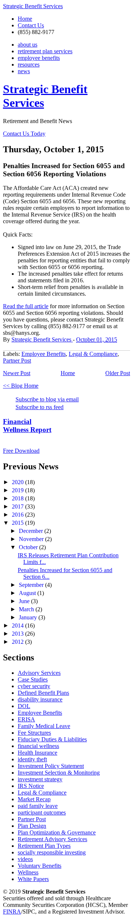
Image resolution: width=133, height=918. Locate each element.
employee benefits (39, 58)
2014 (18, 625)
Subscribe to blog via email (47, 399)
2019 (18, 490)
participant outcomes (42, 812)
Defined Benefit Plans (43, 693)
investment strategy (40, 779)
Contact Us (31, 25)
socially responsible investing (52, 852)
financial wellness (38, 746)
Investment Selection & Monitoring (59, 772)
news (24, 71)
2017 (18, 506)
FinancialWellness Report (27, 426)
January (28, 617)
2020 (18, 482)
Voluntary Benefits (39, 866)
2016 (18, 514)
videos (25, 859)
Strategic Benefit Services (33, 6)
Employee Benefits (43, 354)
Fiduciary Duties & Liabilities (52, 739)
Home (25, 19)
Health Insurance (37, 752)
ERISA (26, 719)
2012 (18, 642)
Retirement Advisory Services (52, 839)
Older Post (117, 373)
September (32, 585)
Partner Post (17, 360)
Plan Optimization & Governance (57, 832)
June (25, 601)
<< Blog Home (20, 385)
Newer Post (16, 373)
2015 (18, 523)
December (31, 531)
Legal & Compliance (93, 354)
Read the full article (25, 306)
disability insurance (40, 699)
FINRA (12, 911)
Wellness (28, 872)
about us (27, 44)
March (27, 609)
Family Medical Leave (44, 726)
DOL (24, 706)
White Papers (33, 879)
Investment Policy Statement (51, 766)
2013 (18, 633)
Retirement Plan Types (44, 846)
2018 (18, 498)
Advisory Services (39, 673)
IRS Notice (31, 786)
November (32, 539)
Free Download (21, 451)
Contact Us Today (24, 133)
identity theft (32, 759)
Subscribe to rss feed (40, 407)
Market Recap (34, 799)
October (29, 547)
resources (29, 64)
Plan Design (32, 826)
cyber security (34, 686)
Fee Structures (34, 733)
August (28, 593)
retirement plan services (45, 51)
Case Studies (33, 679)
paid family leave (38, 806)
